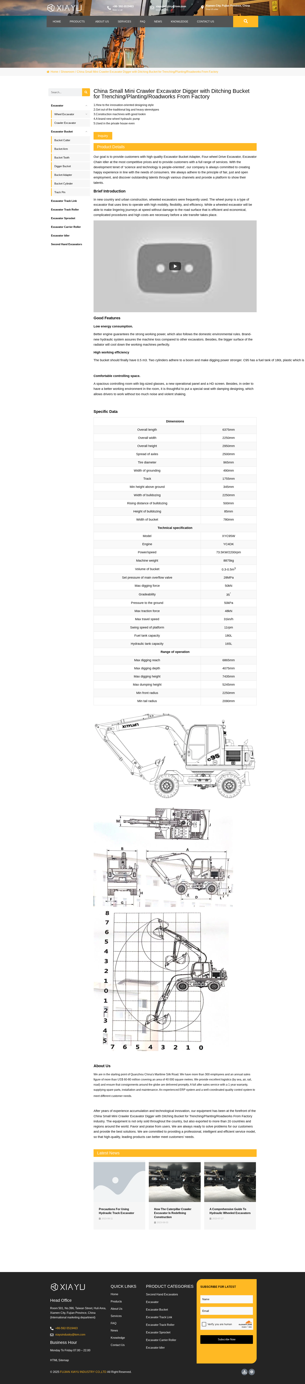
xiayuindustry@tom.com (171, 6)
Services (124, 21)
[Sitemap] (244, 1372)
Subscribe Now (226, 1339)
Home (57, 21)
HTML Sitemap (59, 1360)
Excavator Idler (155, 1347)
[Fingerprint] (252, 1372)
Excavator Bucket (157, 1309)
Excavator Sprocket (158, 1332)
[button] (103, 136)
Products (77, 21)
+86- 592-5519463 (123, 6)
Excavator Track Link (159, 1317)
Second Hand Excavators (162, 1294)
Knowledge (179, 21)
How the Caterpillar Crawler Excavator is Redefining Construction (172, 1213)
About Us (102, 21)
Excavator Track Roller (160, 1324)
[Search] (86, 92)
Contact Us (205, 21)
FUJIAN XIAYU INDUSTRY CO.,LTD (83, 1371)
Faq (142, 21)
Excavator (152, 1302)
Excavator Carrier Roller (161, 1340)
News (158, 21)
